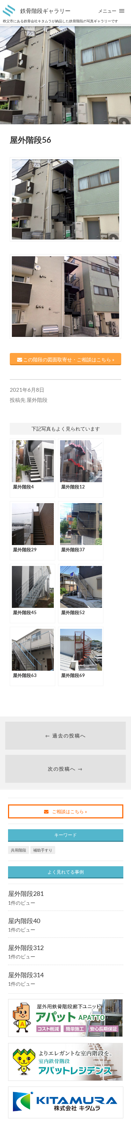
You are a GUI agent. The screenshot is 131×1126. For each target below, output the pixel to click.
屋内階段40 (24, 921)
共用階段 (18, 850)
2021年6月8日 (27, 390)
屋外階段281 (26, 893)
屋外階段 (37, 400)
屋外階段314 (26, 975)
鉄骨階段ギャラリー (45, 10)
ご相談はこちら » (69, 811)
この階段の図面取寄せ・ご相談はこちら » (68, 359)
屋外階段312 (26, 947)
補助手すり (42, 850)
